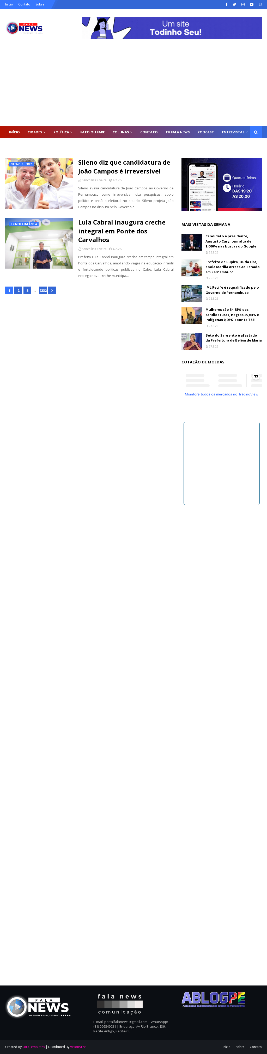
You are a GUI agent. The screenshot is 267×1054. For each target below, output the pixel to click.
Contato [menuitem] (149, 132)
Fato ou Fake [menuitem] (92, 132)
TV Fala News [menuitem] (178, 132)
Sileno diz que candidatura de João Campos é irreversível (124, 166)
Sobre (39, 4)
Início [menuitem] (14, 132)
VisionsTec (78, 1047)
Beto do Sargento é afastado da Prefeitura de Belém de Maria (233, 338)
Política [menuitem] (61, 132)
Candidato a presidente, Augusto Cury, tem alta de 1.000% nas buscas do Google (230, 241)
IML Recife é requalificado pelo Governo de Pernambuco (232, 290)
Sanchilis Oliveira (94, 180)
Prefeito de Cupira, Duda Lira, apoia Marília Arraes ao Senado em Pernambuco (232, 266)
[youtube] (251, 4)
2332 (43, 290)
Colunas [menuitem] (121, 132)
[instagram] (243, 4)
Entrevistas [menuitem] (233, 132)
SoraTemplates (33, 1047)
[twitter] (235, 4)
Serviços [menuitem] (17, 144)
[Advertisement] (133, 87)
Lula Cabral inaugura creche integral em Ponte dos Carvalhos (122, 231)
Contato (24, 4)
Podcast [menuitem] (206, 132)
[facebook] (226, 4)
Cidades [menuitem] (35, 132)
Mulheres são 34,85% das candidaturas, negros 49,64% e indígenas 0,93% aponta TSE (232, 314)
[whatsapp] (259, 4)
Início (9, 4)
